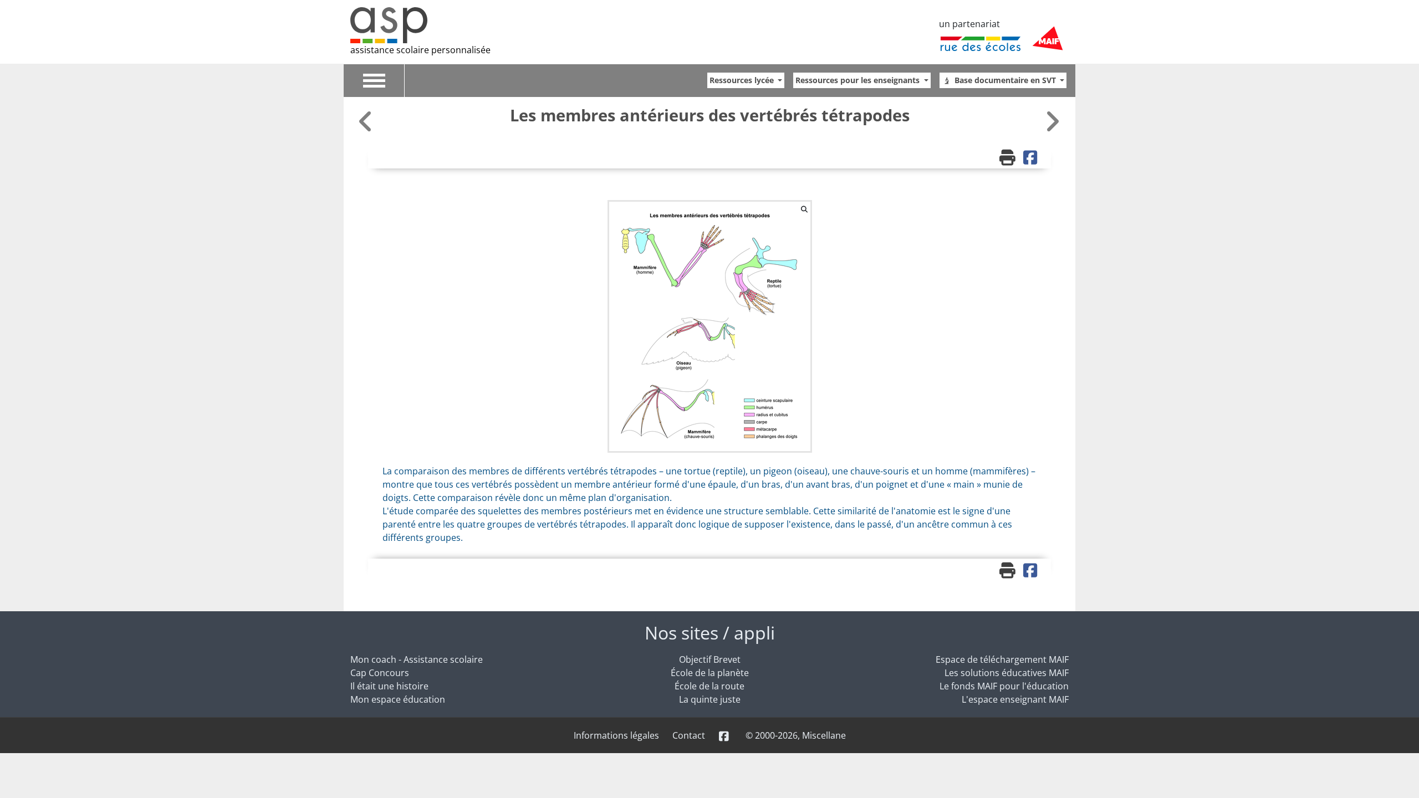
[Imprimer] (1009, 158)
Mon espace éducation (397, 699)
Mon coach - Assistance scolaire (416, 659)
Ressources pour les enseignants (858, 80)
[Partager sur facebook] (1032, 158)
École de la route (709, 686)
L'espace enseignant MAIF (1015, 699)
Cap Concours (379, 673)
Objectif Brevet (710, 659)
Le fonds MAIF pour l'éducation (1004, 686)
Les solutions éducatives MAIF (1007, 673)
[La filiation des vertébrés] (1052, 121)
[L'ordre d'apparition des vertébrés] (367, 121)
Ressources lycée (743, 80)
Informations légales (616, 735)
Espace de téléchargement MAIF (1002, 659)
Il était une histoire (389, 686)
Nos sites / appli (710, 632)
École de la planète (710, 673)
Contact (688, 735)
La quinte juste (710, 699)
